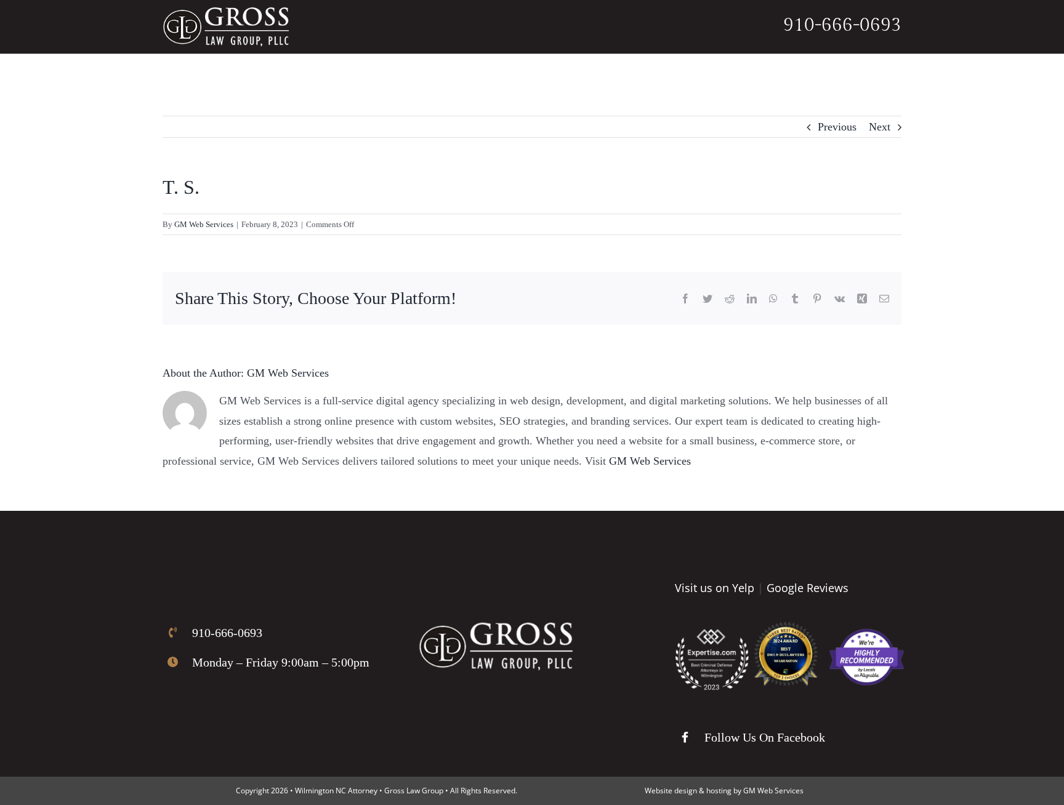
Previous (837, 127)
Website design (671, 790)
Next (879, 127)
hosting (719, 790)
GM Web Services (203, 224)
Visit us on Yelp (714, 587)
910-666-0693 (842, 25)
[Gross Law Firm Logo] (496, 628)
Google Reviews (807, 587)
